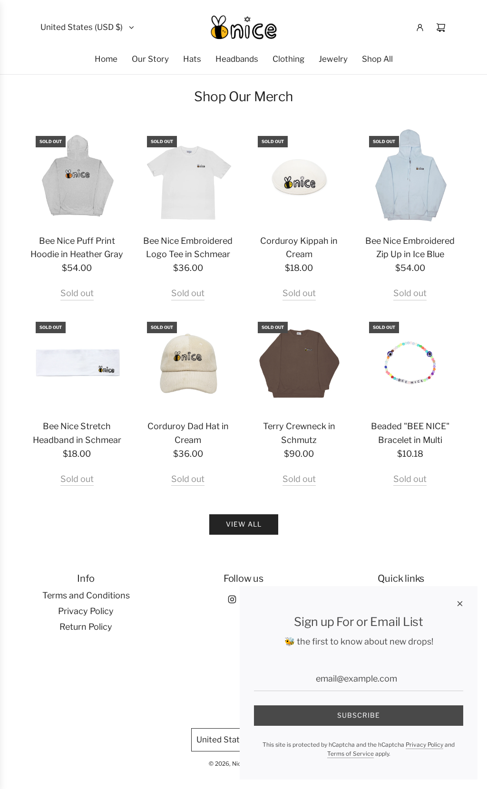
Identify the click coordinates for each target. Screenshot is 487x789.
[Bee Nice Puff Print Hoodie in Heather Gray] (77, 177)
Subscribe (358, 715)
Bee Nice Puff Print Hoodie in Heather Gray (76, 248)
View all (244, 524)
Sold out (77, 293)
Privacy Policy (424, 744)
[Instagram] (232, 599)
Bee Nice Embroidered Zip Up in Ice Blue (410, 248)
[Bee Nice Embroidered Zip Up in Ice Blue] (410, 177)
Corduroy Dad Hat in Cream (188, 433)
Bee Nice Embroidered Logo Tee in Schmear (188, 248)
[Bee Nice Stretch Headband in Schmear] (77, 363)
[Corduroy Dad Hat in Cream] (188, 363)
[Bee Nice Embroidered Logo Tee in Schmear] (188, 177)
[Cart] (440, 27)
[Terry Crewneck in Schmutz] (299, 363)
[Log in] (419, 27)
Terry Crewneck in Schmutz (299, 433)
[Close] (459, 603)
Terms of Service (350, 753)
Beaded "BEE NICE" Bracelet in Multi (410, 433)
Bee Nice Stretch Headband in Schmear (77, 433)
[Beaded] (410, 363)
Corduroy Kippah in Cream (299, 248)
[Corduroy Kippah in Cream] (299, 177)
